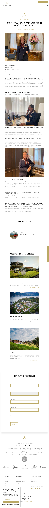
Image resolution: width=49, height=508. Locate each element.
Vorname (12, 399)
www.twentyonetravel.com (25, 236)
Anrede (12, 391)
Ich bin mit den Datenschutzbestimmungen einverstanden (24, 417)
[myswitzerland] (24, 459)
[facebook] (31, 488)
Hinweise (8, 499)
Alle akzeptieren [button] (11, 501)
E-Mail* (12, 383)
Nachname (13, 407)
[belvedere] (6, 467)
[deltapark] (15, 467)
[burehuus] (33, 467)
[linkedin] (35, 488)
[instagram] (33, 488)
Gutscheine (33, 1)
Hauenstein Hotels (6, 5)
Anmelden (14, 424)
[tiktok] (39, 488)
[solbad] (24, 467)
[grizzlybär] (43, 467)
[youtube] (37, 488)
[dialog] (10, 497)
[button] (28, 2)
